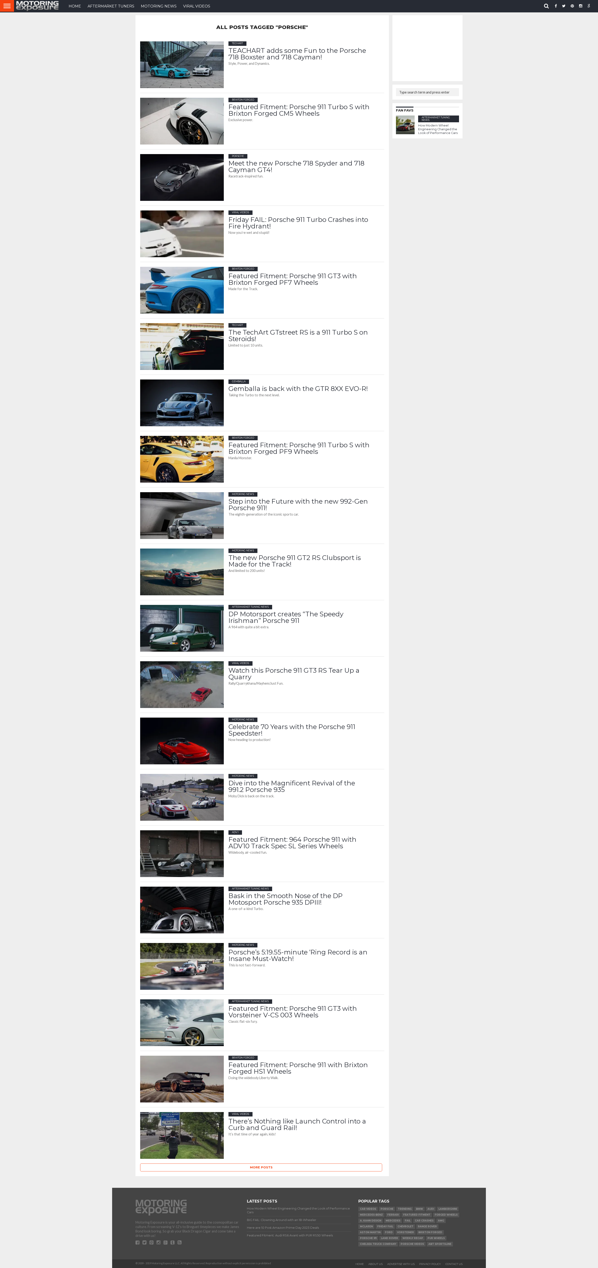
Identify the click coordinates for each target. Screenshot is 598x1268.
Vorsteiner (405, 1232)
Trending (405, 1208)
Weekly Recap (412, 1238)
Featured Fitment (416, 1214)
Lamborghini (447, 1208)
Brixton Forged (430, 1232)
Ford (389, 1232)
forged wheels (446, 1214)
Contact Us (454, 1264)
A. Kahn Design (370, 1220)
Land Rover (389, 1238)
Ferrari (393, 1214)
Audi (430, 1208)
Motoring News (159, 6)
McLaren (366, 1226)
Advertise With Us (401, 1264)
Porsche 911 (368, 1238)
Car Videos (368, 1208)
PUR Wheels (436, 1238)
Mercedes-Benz (371, 1214)
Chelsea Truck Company (378, 1244)
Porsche (387, 1208)
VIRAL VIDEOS (196, 6)
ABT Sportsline (439, 1244)
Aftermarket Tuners (111, 6)
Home (360, 1264)
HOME (75, 6)
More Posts (261, 1167)
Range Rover (427, 1226)
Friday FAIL (385, 1226)
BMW (419, 1208)
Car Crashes (424, 1220)
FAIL (407, 1220)
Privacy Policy (430, 1264)
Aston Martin (370, 1232)
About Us (375, 1264)
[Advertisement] (431, 48)
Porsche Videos (412, 1244)
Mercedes (393, 1220)
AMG (441, 1220)
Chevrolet (405, 1226)
